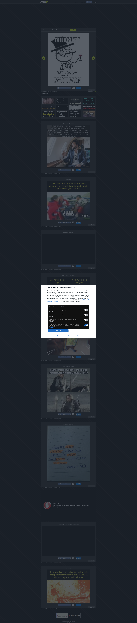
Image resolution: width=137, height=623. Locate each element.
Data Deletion (60, 335)
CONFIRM (58, 330)
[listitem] (68, 307)
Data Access (68, 335)
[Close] (93, 287)
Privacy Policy (76, 335)
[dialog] (68, 311)
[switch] (86, 310)
